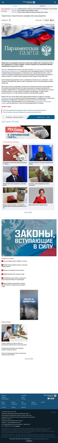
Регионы (3, 404)
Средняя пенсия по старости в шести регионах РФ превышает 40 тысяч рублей (33, 8)
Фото (22, 402)
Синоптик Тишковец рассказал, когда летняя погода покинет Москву (14, 353)
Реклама (13, 407)
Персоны (33, 402)
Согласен (29, 441)
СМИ (13, 121)
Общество (4, 397)
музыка (16, 121)
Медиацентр (14, 404)
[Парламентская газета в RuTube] (55, 398)
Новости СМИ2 (28, 212)
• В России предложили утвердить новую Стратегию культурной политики (24, 110)
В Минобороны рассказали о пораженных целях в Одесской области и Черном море (14, 278)
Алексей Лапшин (7, 24)
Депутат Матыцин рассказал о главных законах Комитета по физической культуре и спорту (13, 285)
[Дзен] (52, 20)
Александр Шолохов (8, 98)
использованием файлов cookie (40, 438)
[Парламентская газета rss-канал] (48, 398)
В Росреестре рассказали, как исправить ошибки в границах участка (13, 348)
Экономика (24, 395)
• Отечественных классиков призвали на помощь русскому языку (22, 112)
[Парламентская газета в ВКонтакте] (50, 398)
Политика (4, 395)
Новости (42, 6)
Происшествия (5, 398)
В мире (23, 397)
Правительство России (50, 24)
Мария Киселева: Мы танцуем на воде (14, 274)
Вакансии (23, 407)
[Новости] (46, 20)
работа (3, 121)
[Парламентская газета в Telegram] (52, 398)
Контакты (4, 407)
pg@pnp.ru (18, 426)
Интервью (23, 404)
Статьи (15, 6)
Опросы (13, 402)
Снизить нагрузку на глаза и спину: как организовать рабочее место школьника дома (14, 344)
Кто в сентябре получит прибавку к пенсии (25, 10)
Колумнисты (34, 404)
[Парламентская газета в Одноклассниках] (53, 398)
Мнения (43, 402)
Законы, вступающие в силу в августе (14, 270)
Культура (23, 398)
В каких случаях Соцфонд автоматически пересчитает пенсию (30, 12)
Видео (3, 402)
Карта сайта (53, 412)
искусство (8, 121)
